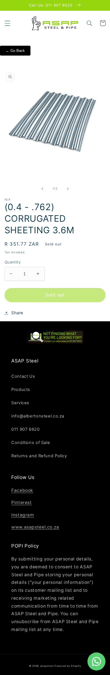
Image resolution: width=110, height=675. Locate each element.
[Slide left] (42, 189)
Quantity (13, 262)
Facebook (22, 490)
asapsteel (47, 666)
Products (20, 389)
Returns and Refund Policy (39, 455)
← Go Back (15, 51)
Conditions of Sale (30, 442)
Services (20, 402)
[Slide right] (67, 189)
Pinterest (21, 502)
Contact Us (23, 376)
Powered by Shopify (67, 666)
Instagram (22, 515)
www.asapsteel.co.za (35, 527)
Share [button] (17, 312)
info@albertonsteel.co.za (37, 416)
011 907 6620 (25, 429)
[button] (7, 23)
